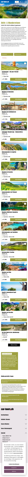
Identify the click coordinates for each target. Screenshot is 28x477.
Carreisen (6, 43)
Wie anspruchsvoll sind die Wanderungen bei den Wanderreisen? (12, 400)
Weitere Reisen (14, 345)
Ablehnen (14, 471)
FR (20, 1)
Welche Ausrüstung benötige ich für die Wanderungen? (10, 396)
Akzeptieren (14, 467)
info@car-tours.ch (6, 437)
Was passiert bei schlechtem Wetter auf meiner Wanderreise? (12, 381)
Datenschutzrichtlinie (17, 453)
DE (16, 1)
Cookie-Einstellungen (14, 464)
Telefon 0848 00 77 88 (6, 435)
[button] (8, 217)
